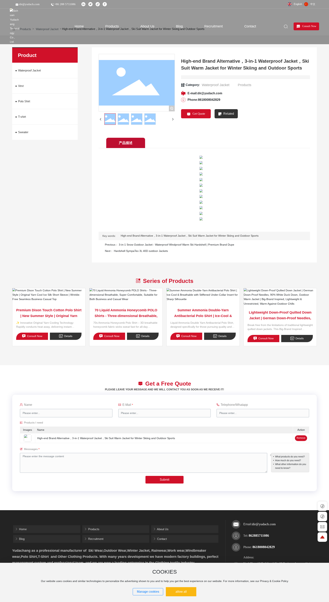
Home (22, 529)
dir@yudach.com (29, 4)
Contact (161, 538)
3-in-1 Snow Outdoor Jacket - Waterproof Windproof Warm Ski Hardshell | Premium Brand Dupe (176, 244)
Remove (301, 438)
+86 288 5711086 (65, 4)
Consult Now (34, 336)
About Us (162, 529)
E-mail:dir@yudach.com (205, 93)
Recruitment (95, 538)
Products (244, 85)
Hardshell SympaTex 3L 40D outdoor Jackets (141, 250)
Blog (21, 538)
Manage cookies (148, 591)
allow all (181, 591)
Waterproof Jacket (215, 85)
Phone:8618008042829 (204, 99)
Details (67, 336)
